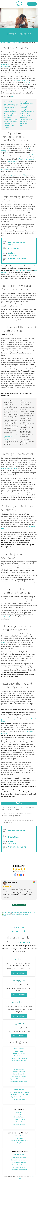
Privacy (19, 1178)
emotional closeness (8, 617)
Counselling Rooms (19, 1119)
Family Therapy (19, 1056)
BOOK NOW (13, 249)
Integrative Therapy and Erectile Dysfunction (26, 121)
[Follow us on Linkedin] (13, 931)
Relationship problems (26, 159)
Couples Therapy (19, 1069)
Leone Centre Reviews (19, 1122)
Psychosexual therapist (9, 468)
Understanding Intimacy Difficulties (10, 111)
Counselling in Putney (19, 1165)
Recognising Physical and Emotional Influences (10, 115)
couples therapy (25, 270)
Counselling (7, 439)
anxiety (3, 150)
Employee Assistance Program (19, 1081)
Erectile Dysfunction (10, 102)
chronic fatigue (23, 175)
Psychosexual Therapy (19, 1076)
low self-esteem (30, 155)
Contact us (31, 4)
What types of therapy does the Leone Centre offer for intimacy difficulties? (18, 808)
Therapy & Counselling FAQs (19, 1140)
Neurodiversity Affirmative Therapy (19, 1092)
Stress (31, 148)
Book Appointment (19, 973)
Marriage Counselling (19, 1071)
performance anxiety (8, 719)
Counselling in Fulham (19, 1157)
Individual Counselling (19, 1060)
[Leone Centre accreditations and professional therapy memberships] (18, 914)
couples (29, 82)
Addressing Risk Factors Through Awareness (25, 115)
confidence (5, 66)
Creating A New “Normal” (9, 126)
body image (8, 157)
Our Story (19, 1114)
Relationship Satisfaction (8, 437)
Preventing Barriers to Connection (26, 106)
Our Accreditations (19, 1124)
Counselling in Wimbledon (19, 1169)
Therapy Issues (17, 42)
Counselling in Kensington (19, 1160)
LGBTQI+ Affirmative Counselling (19, 1094)
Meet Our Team (19, 1117)
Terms (32, 1176)
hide (12, 96)
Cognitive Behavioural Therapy (19, 1079)
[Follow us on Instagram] (25, 931)
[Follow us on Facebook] (21, 931)
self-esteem (5, 64)
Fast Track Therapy (19, 1053)
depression (13, 175)
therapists (17, 266)
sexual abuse (5, 169)
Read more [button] (6, 897)
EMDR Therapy (19, 1090)
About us (19, 1112)
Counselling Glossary (19, 1143)
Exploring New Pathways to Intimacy (26, 102)
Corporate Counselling (19, 1099)
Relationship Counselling (19, 1058)
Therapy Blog (19, 1138)
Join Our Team (19, 1136)
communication (12, 161)
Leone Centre (5, 42)
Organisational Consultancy (19, 1097)
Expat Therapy (19, 1051)
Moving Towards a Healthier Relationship (27, 111)
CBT (17, 270)
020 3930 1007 (12, 255)
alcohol (3, 642)
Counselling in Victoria (19, 1162)
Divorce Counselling (19, 1074)
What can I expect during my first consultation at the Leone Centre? (18, 821)
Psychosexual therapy (21, 80)
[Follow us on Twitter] (17, 931)
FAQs (21, 125)
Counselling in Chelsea (19, 1167)
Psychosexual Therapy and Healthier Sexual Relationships (11, 121)
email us (10, 244)
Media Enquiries (19, 1154)
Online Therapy (19, 1049)
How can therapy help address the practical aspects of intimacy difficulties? (17, 814)
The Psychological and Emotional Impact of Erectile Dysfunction (11, 105)
